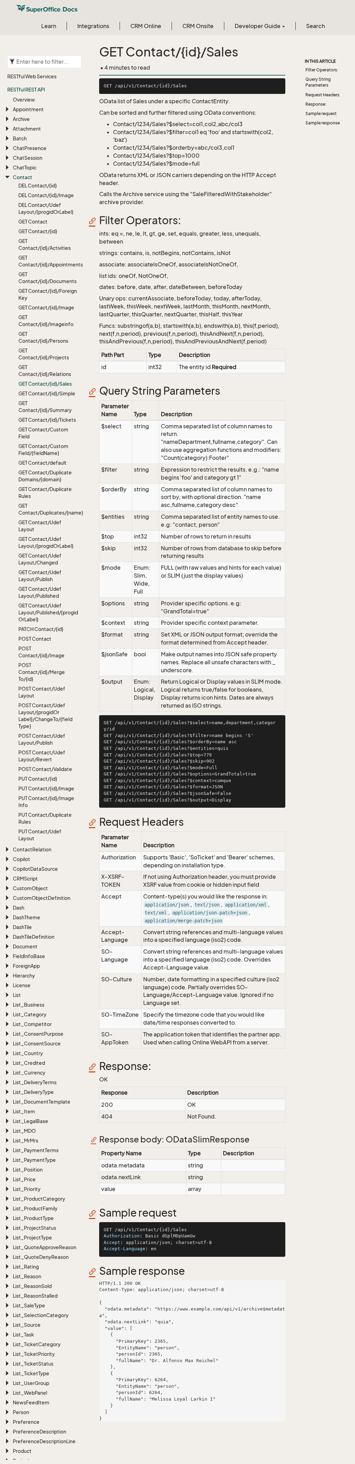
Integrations (93, 26)
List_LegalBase (30, 1121)
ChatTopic (24, 167)
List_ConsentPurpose (38, 1034)
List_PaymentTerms (36, 1150)
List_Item (24, 1111)
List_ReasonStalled (35, 1296)
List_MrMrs (25, 1140)
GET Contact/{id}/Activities (44, 244)
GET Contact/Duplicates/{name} (47, 509)
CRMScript (25, 879)
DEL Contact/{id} (37, 186)
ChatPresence (29, 148)
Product (22, 1451)
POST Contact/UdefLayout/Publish (41, 739)
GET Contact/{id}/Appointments (47, 261)
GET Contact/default (42, 463)
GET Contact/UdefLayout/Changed (39, 559)
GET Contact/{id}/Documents (47, 277)
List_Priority (27, 1189)
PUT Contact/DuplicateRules (45, 818)
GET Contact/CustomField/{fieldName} (43, 449)
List (17, 995)
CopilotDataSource (35, 869)
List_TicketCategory (37, 1344)
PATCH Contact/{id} (40, 629)
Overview (24, 100)
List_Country (28, 1053)
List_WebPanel (30, 1393)
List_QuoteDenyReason (41, 1257)
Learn (48, 26)
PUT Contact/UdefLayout (39, 835)
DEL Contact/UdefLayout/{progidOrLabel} (45, 208)
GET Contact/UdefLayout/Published (39, 592)
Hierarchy (24, 976)
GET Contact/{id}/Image (46, 307)
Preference (26, 1422)
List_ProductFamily (35, 1208)
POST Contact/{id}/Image (41, 652)
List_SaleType (29, 1305)
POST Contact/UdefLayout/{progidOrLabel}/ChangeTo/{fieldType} (45, 715)
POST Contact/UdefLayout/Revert (41, 755)
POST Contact (34, 639)
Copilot (21, 859)
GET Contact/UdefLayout (39, 525)
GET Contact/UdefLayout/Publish (39, 575)
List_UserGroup (31, 1383)
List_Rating (26, 1267)
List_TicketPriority (34, 1354)
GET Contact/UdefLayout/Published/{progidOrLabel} (47, 612)
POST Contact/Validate (45, 769)
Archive (21, 119)
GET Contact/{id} (37, 231)
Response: (316, 104)
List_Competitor (32, 1024)
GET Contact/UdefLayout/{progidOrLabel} (45, 542)
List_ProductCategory (39, 1199)
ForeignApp (26, 966)
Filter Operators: (321, 69)
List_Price (24, 1179)
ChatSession (27, 158)
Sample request (321, 113)
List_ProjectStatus (34, 1228)
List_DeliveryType (33, 1092)
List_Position (28, 1170)
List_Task (23, 1335)
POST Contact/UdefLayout (41, 692)
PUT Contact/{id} (37, 779)
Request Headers (322, 94)
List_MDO (24, 1131)
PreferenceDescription (39, 1432)
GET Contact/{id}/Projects (43, 354)
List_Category (29, 1014)
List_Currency (29, 1073)
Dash (18, 908)
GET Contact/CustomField (43, 433)
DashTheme (26, 917)
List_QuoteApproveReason (44, 1247)
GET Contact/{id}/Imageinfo (45, 320)
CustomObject (30, 888)
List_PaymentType (34, 1160)
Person (21, 1412)
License (22, 985)
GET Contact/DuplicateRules (45, 492)
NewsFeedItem (31, 1402)
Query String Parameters (318, 82)
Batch (20, 138)
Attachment (27, 129)
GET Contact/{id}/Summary (45, 406)
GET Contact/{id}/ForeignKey (47, 294)
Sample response (322, 122)
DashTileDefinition (33, 937)
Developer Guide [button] (258, 26)
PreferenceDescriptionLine (44, 1441)
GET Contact (32, 222)
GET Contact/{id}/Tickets (47, 420)
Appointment (28, 109)
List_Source (27, 1325)
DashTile (22, 927)
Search (315, 26)
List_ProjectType (32, 1238)
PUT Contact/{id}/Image (46, 788)
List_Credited (29, 1063)
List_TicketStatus (33, 1364)
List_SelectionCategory (41, 1315)
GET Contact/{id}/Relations (44, 370)
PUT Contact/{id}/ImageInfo (46, 801)
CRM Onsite (198, 26)
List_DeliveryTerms (35, 1082)
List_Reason (27, 1276)
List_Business (28, 1005)
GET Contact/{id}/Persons (43, 337)
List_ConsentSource (37, 1043)
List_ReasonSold (32, 1286)
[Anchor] (95, 220)
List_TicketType (31, 1373)
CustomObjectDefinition (41, 898)
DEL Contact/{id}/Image (46, 195)
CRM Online (145, 26)
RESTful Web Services (32, 76)
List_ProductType (33, 1218)
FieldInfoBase (29, 956)
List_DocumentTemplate (41, 1102)
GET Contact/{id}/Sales (45, 384)
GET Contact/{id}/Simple (46, 393)
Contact (22, 177)
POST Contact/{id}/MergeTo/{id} (41, 672)
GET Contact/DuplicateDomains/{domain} (45, 476)
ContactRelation (32, 849)
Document (25, 946)
